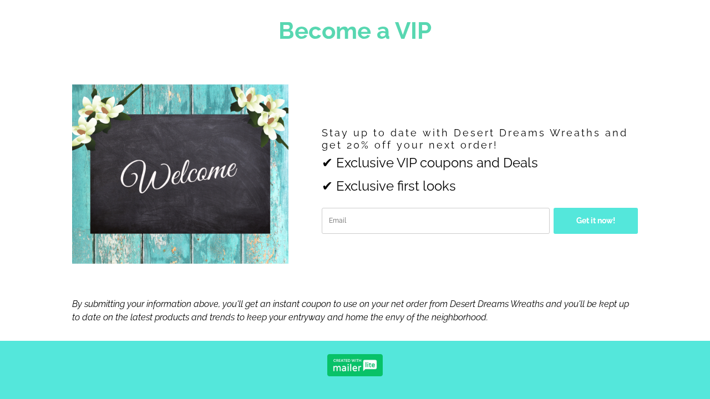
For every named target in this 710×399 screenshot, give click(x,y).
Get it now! (595, 220)
